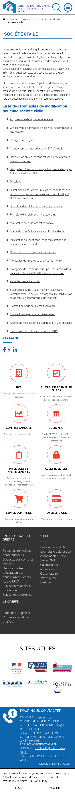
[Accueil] (4, 19)
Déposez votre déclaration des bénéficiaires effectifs (17, 573)
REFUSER (19, 787)
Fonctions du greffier (16, 613)
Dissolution (16, 181)
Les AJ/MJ (47, 560)
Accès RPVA (11, 581)
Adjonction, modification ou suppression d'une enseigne (41, 322)
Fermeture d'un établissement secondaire (33, 214)
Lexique (45, 582)
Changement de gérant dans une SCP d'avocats (36, 148)
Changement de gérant (23, 140)
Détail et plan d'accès (54, 763)
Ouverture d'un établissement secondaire (33, 252)
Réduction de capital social (25, 281)
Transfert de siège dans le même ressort (32, 314)
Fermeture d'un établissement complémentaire (36, 206)
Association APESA (53, 556)
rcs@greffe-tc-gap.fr (42, 744)
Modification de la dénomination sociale (32, 223)
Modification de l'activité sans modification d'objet (37, 231)
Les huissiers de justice (55, 551)
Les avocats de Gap (53, 547)
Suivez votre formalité (17, 594)
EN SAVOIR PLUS (38, 781)
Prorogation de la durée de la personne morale (36, 260)
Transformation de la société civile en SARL (34, 331)
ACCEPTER (56, 787)
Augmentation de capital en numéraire (31, 119)
